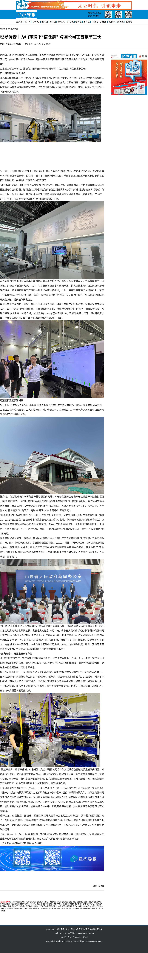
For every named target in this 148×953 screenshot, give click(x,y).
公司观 (52, 22)
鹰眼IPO (61, 22)
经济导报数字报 (94, 13)
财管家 (70, 22)
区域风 (129, 22)
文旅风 (112, 22)
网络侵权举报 (93, 16)
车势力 (95, 22)
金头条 (19, 22)
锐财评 (27, 22)
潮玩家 (120, 22)
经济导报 (3, 29)
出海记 (86, 22)
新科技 (78, 22)
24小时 (36, 22)
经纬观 (45, 22)
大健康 (103, 22)
